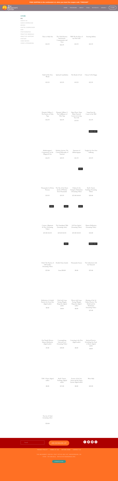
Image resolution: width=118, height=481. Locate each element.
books (23, 25)
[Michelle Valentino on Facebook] (84, 441)
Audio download (27, 23)
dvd (22, 29)
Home (65, 7)
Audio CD (24, 20)
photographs (26, 32)
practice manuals (27, 34)
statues (23, 38)
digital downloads (28, 27)
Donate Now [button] (59, 461)
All (22, 18)
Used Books (25, 41)
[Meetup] (88, 441)
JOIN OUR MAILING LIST (59, 443)
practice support (27, 36)
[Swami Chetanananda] (92, 441)
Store (113, 7)
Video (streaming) (27, 43)
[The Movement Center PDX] (95, 441)
